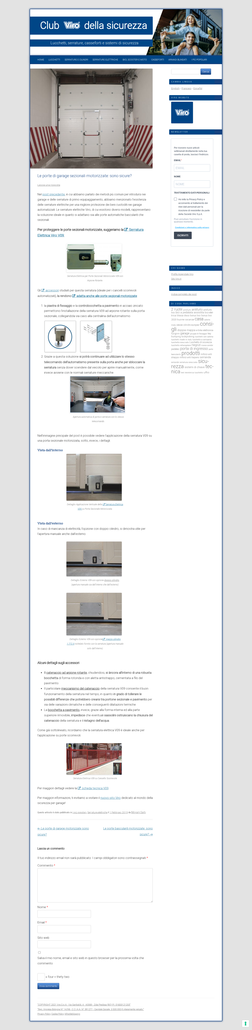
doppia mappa (186, 330)
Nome (42, 907)
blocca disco (183, 315)
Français (186, 88)
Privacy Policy (44, 1013)
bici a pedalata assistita (190, 312)
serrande (175, 362)
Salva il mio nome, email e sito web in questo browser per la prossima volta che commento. (90, 960)
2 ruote (176, 309)
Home (40, 59)
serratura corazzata (188, 362)
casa (199, 318)
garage (184, 333)
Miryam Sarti (138, 812)
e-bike (199, 330)
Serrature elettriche (105, 59)
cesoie (180, 324)
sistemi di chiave (194, 367)
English (175, 88)
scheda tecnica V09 (95, 788)
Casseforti (157, 59)
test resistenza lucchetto (192, 372)
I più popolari (199, 59)
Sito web (43, 937)
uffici (206, 372)
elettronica (208, 330)
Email (42, 922)
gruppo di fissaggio (198, 334)
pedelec (175, 348)
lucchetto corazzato (180, 342)
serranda (205, 357)
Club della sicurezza (93, 25)
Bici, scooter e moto (135, 59)
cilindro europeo (191, 324)
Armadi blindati (177, 59)
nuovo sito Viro (110, 798)
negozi (196, 345)
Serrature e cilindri (76, 59)
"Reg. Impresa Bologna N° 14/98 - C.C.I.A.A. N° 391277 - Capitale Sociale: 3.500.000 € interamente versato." (90, 1009)
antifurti (187, 310)
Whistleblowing (72, 1013)
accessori (52, 290)
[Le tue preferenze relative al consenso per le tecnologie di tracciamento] (245, 1023)
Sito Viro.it (176, 278)
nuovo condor (207, 345)
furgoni (175, 333)
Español (197, 88)
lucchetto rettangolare (181, 345)
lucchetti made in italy (181, 339)
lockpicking (188, 336)
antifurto (197, 309)
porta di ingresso (194, 348)
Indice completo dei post (184, 294)
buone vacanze (185, 319)
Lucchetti (54, 59)
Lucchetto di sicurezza (200, 342)
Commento (46, 865)
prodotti (191, 353)
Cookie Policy (57, 1013)
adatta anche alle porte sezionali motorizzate (107, 296)
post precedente (53, 194)
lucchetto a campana (202, 339)
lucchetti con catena (204, 336)
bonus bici (195, 315)
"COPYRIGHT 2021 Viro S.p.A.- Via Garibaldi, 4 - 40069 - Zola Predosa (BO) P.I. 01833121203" (83, 1004)
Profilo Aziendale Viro (182, 274)
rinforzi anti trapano (189, 357)
